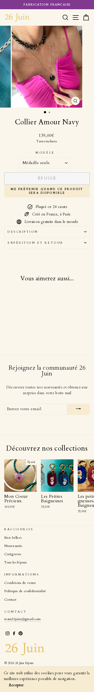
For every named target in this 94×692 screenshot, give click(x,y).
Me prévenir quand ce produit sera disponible (47, 191)
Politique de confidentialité (25, 591)
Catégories (12, 554)
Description (23, 232)
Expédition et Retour (35, 243)
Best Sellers (13, 537)
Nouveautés (13, 546)
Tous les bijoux (15, 562)
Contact (10, 599)
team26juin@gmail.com (22, 619)
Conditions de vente (20, 583)
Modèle (45, 153)
